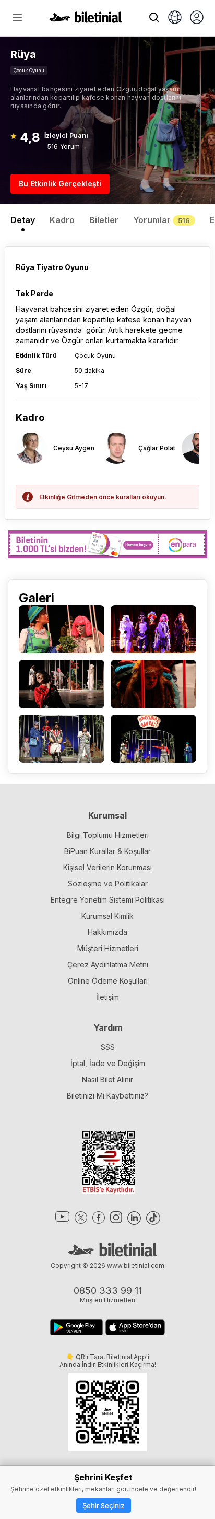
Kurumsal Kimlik (107, 916)
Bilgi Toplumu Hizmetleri (108, 835)
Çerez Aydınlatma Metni (107, 964)
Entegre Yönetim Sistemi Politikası (108, 899)
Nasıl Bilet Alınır (107, 1079)
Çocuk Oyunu (29, 70)
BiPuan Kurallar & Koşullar (107, 851)
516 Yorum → (67, 146)
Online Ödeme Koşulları (108, 980)
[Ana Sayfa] (85, 20)
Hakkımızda (107, 932)
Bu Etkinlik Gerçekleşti (60, 183)
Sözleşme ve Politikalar (108, 883)
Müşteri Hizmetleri (107, 948)
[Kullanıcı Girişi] (196, 18)
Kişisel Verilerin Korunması (107, 867)
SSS (108, 1047)
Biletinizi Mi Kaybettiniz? (107, 1095)
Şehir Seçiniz (103, 1505)
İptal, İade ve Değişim (107, 1063)
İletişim (107, 996)
